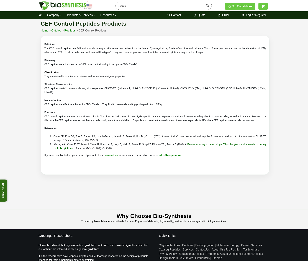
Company (53, 15)
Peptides (70, 30)
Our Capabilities (241, 6)
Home (44, 30)
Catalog (56, 30)
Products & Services (80, 15)
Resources (107, 15)
